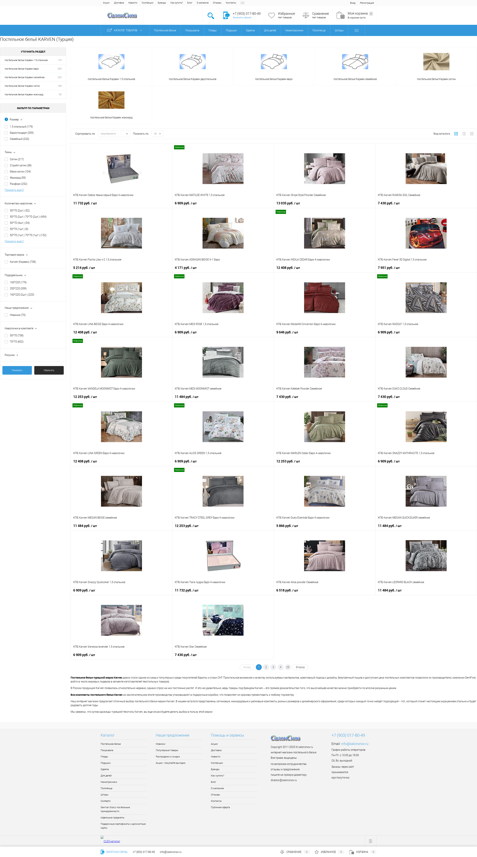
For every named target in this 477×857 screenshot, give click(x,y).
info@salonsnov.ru (354, 744)
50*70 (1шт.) (19, 228)
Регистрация (367, 2)
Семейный (19, 138)
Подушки (105, 763)
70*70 (17, 341)
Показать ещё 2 (14, 241)
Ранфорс (18, 183)
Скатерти (105, 801)
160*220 (18, 282)
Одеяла (105, 769)
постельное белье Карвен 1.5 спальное (26, 60)
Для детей (106, 775)
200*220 (18, 288)
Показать (17, 370)
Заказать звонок (242, 17)
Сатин (17, 159)
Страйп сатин (21, 165)
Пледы (104, 756)
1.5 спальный (21, 126)
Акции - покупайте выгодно (170, 763)
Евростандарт (22, 132)
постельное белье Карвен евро (22, 68)
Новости (132, 2)
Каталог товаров (126, 30)
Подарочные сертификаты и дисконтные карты (123, 826)
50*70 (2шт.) (20, 210)
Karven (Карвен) (23, 261)
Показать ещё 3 (14, 190)
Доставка (119, 2)
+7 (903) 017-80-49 (144, 851)
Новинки (160, 744)
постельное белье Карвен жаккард (24, 94)
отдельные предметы (112, 817)
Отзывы (217, 2)
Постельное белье (111, 744)
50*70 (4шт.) (20, 222)
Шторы (104, 794)
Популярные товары (167, 750)
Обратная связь (116, 851)
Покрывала (107, 750)
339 (59, 68)
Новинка (18, 314)
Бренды (162, 2)
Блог (189, 2)
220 (59, 77)
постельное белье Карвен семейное (25, 77)
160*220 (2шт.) (22, 294)
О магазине (203, 2)
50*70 (17, 335)
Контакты (231, 2)
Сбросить (49, 370)
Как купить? (176, 2)
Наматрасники (109, 782)
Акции (106, 2)
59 (60, 94)
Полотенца (106, 788)
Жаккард (18, 177)
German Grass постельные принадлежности (115, 809)
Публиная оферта (220, 807)
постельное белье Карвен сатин (22, 85)
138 (59, 85)
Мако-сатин (20, 171)
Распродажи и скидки (168, 756)
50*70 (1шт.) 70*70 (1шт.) (28, 235)
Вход (352, 2)
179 (59, 60)
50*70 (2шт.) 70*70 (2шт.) (28, 216)
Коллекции (147, 2)
